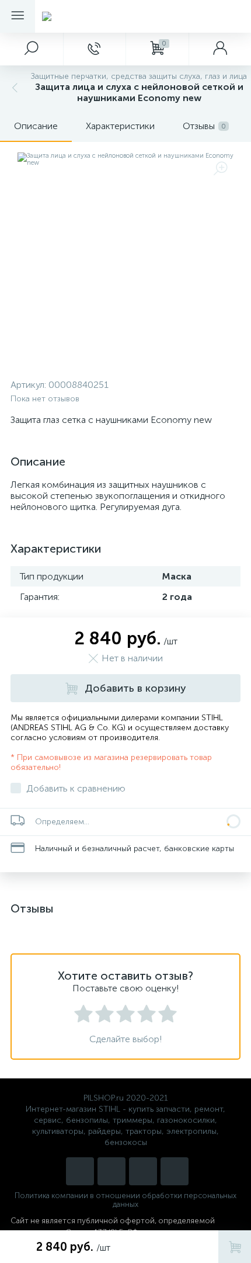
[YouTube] (111, 1171)
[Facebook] (175, 1171)
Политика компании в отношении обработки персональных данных (125, 1200)
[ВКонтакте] (143, 1171)
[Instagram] (80, 1171)
